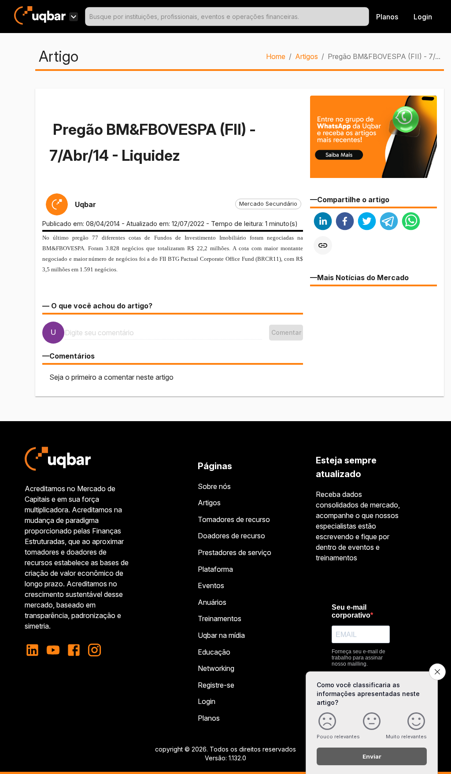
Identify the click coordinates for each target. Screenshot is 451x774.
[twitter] (367, 222)
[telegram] (389, 222)
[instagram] (94, 650)
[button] (268, 204)
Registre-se (216, 685)
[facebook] (345, 222)
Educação (214, 652)
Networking (216, 668)
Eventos (211, 585)
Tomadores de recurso (234, 519)
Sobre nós (214, 486)
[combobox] (227, 16)
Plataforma (215, 569)
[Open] (365, 17)
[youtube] (53, 650)
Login (206, 701)
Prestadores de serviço (234, 552)
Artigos (306, 56)
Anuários (212, 602)
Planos (387, 16)
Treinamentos (219, 618)
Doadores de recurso (231, 535)
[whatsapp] (411, 222)
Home (275, 56)
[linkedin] (323, 222)
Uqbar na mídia (221, 635)
